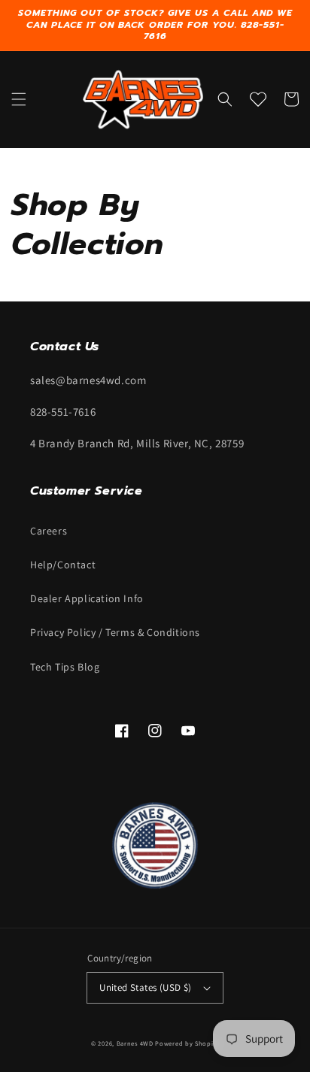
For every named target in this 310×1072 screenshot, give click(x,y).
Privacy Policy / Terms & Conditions (115, 632)
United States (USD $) (145, 987)
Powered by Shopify (187, 1043)
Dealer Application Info (87, 598)
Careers (48, 531)
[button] (18, 99)
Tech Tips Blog (64, 667)
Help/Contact (63, 564)
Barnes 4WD (135, 1043)
